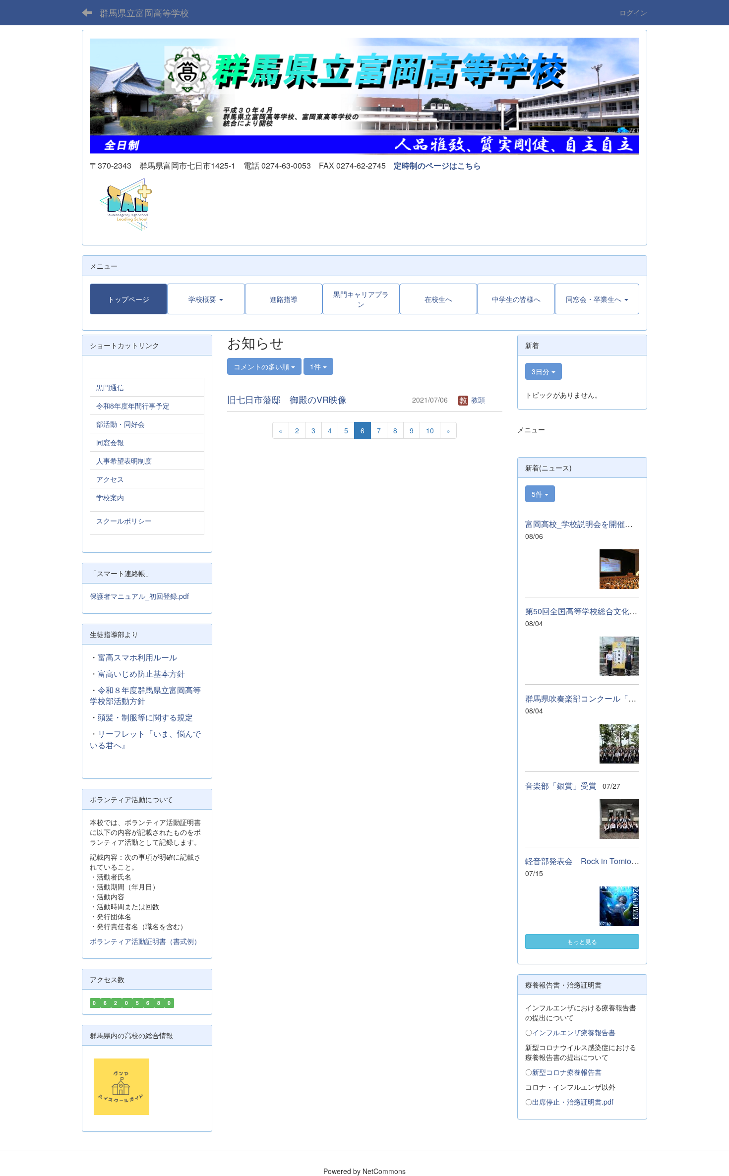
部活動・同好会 (120, 424)
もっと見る (582, 941)
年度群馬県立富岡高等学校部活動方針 (145, 695)
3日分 (541, 371)
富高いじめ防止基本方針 (141, 673)
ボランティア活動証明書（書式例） (145, 941)
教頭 (477, 400)
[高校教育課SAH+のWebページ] (122, 203)
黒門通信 (110, 387)
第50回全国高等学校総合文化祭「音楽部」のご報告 (617, 611)
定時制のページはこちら (437, 165)
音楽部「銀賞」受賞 (561, 785)
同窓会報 (110, 442)
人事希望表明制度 (124, 461)
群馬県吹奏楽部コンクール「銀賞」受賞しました (612, 698)
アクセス (110, 479)
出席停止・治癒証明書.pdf (572, 1102)
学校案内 (110, 497)
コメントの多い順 (262, 366)
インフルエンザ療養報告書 (573, 1032)
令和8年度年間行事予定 (133, 406)
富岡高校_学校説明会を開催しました (591, 523)
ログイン (633, 12)
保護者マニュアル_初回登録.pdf (139, 596)
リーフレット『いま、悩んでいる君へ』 (145, 739)
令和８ (110, 690)
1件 (316, 366)
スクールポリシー (124, 521)
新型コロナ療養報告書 (567, 1072)
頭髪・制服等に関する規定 (145, 717)
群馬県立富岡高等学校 (144, 12)
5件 (538, 494)
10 (430, 430)
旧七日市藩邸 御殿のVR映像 (287, 399)
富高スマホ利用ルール (137, 657)
